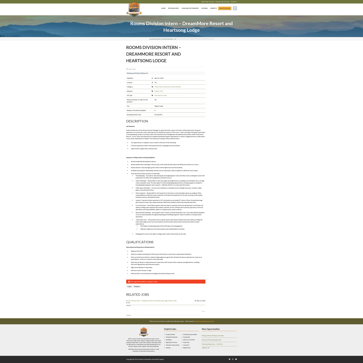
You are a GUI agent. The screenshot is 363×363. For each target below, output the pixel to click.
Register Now (224, 8)
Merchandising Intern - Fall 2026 (212, 344)
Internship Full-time (160, 95)
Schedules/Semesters (172, 337)
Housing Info (186, 337)
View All (205, 348)
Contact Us (234, 2)
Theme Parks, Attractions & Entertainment (167, 87)
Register (137, 286)
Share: (203, 311)
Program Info (173, 8)
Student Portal (198, 321)
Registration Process (171, 342)
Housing (204, 8)
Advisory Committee (189, 339)
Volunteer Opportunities (172, 345)
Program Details (170, 334)
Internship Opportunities (190, 334)
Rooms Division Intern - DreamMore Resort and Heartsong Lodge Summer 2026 (151, 301)
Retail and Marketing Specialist (211, 340)
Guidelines (169, 339)
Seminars (168, 347)
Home (163, 8)
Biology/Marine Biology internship (213, 335)
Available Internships (190, 8)
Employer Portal (209, 321)
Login (129, 286)
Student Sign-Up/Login (207, 2)
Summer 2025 (158, 91)
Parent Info (186, 342)
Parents (213, 8)
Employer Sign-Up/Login (222, 2)
